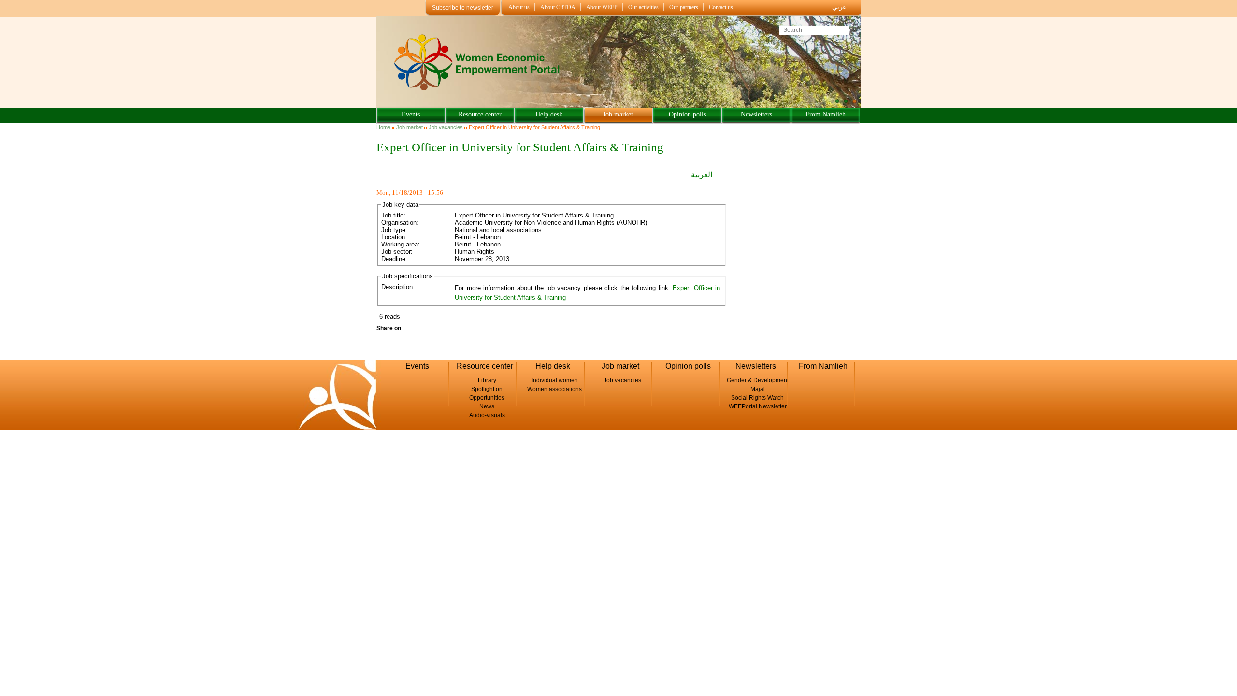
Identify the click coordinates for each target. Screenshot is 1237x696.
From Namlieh (825, 114)
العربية (701, 175)
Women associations (554, 389)
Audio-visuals (487, 415)
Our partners (683, 7)
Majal (757, 389)
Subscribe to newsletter (462, 7)
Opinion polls (687, 114)
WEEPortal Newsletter (758, 406)
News (486, 406)
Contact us (721, 7)
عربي (839, 7)
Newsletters (756, 114)
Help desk (548, 114)
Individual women (555, 380)
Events (411, 114)
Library (487, 380)
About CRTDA (557, 7)
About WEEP (602, 7)
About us (519, 7)
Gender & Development (758, 380)
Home (383, 127)
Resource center (480, 114)
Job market (618, 114)
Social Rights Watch (757, 397)
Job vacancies (446, 127)
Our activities (643, 7)
